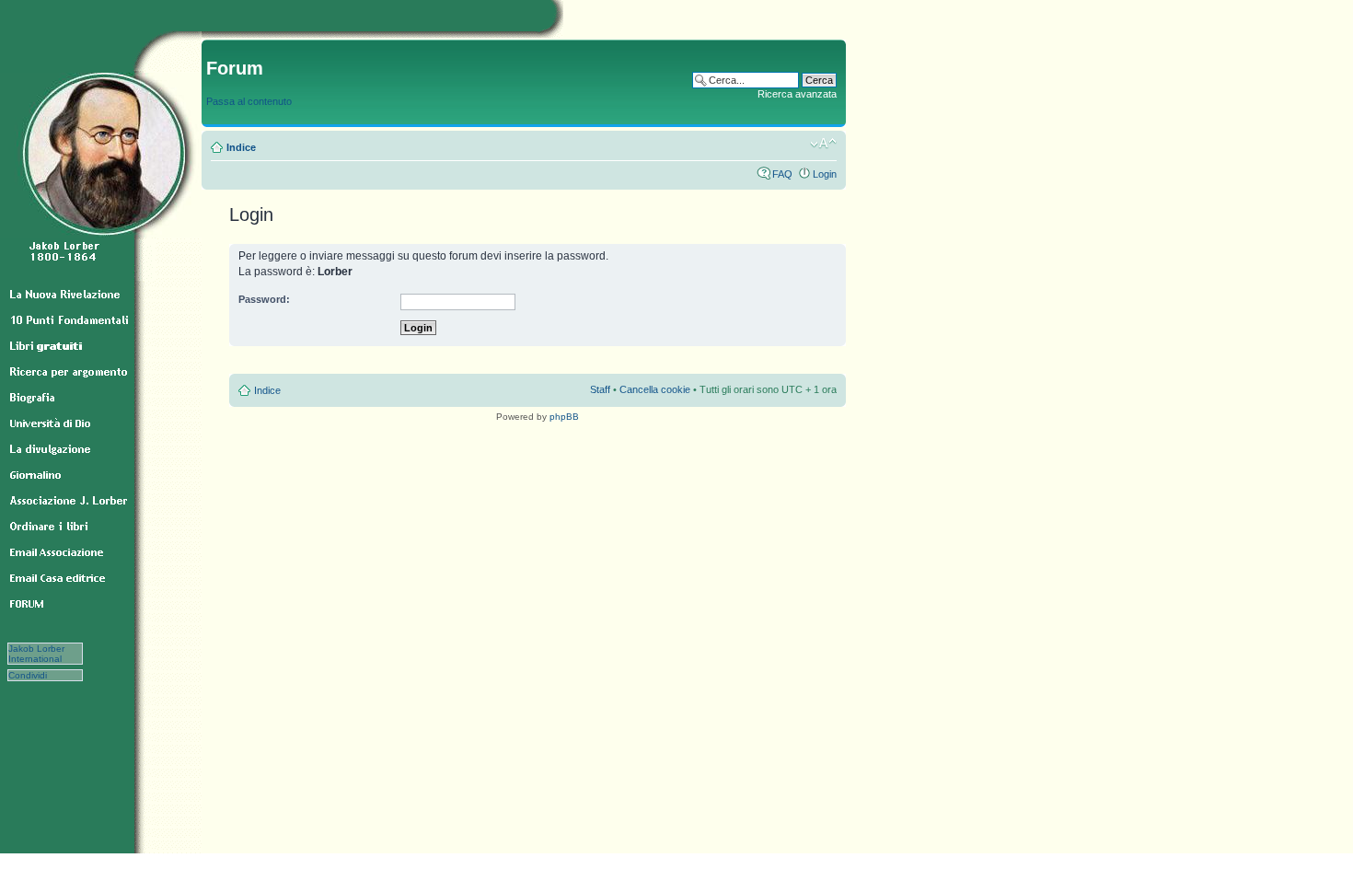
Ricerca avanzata (797, 93)
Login (825, 174)
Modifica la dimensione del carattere (823, 143)
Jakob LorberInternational (36, 653)
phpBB (564, 417)
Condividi (37, 675)
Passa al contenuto (249, 101)
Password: (264, 299)
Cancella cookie (654, 389)
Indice (241, 147)
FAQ (782, 174)
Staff (600, 389)
